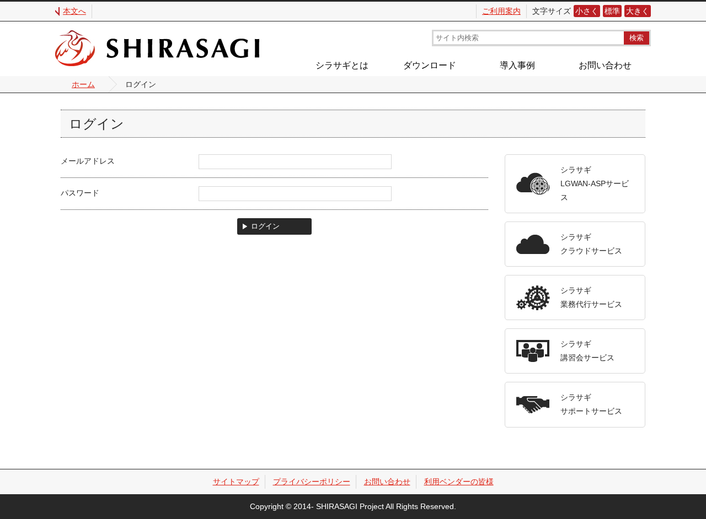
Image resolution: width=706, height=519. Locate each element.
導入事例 (517, 65)
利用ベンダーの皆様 (459, 481)
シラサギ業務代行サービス (591, 297)
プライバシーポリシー (311, 481)
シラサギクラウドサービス (591, 244)
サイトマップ (236, 481)
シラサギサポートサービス (591, 404)
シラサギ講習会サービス (587, 350)
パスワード (80, 192)
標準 (612, 11)
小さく (586, 11)
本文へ (74, 11)
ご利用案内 (501, 11)
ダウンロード (429, 65)
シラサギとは (341, 65)
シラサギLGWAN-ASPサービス (594, 183)
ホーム (83, 84)
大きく (637, 11)
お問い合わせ (605, 65)
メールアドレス (88, 160)
